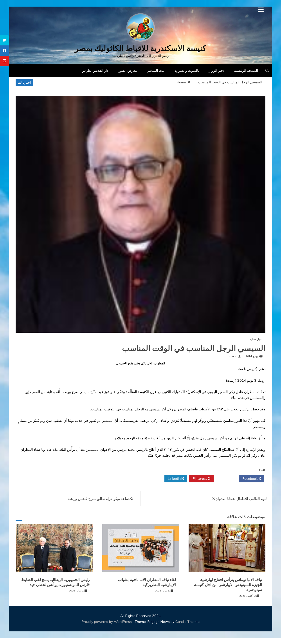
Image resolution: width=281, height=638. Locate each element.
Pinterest (200, 478)
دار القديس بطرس (94, 70)
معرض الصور (127, 70)
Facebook (250, 478)
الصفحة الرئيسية (246, 70)
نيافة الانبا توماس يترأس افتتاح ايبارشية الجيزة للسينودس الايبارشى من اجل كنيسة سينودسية (228, 585)
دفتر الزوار (216, 70)
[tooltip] (4, 40)
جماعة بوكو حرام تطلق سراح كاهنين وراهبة (99, 498)
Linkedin (175, 478)
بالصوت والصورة (187, 70)
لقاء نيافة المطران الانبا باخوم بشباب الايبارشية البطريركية (147, 582)
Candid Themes (187, 621)
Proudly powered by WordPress (107, 621)
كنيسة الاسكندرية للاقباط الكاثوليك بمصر (140, 48)
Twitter (225, 478)
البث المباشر (156, 70)
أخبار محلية (256, 339)
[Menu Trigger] (261, 9)
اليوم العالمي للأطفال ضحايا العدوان (242, 498)
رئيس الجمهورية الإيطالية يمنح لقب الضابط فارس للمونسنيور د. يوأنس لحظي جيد (55, 582)
